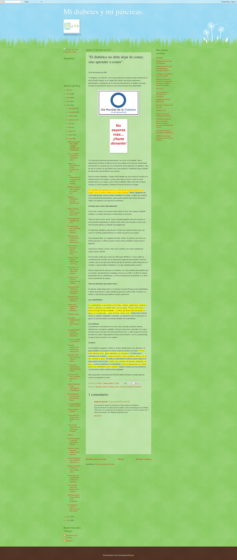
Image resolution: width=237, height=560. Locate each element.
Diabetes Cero (161, 110)
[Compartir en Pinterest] (138, 383)
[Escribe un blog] (131, 383)
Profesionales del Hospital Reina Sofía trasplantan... (74, 498)
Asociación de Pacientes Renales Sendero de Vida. (72, 249)
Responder (98, 415)
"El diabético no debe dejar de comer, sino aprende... (73, 270)
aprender (98, 386)
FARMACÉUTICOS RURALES (163, 100)
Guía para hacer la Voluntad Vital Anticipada (162, 94)
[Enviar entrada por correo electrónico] (124, 383)
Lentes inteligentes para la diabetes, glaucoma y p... (74, 460)
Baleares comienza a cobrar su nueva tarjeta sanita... (74, 469)
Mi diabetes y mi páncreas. (104, 11)
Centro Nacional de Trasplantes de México (163, 114)
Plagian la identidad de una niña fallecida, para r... (73, 201)
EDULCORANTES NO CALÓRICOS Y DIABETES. (74, 387)
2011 (68, 516)
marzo (70, 131)
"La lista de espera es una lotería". (74, 340)
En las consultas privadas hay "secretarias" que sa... (73, 156)
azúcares (105, 386)
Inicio (121, 458)
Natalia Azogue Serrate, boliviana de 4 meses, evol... (73, 211)
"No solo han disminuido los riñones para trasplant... (74, 428)
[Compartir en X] (134, 383)
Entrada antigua (143, 458)
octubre (71, 116)
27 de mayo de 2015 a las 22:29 (119, 401)
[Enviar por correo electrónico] (129, 383)
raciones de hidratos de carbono (130, 386)
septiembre (72, 120)
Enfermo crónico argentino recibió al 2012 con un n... (74, 451)
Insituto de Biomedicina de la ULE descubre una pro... (74, 167)
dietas (117, 386)
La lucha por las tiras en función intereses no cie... (74, 377)
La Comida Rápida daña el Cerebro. (74, 405)
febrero (71, 135)
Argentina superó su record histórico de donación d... (74, 332)
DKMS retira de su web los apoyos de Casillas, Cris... (74, 190)
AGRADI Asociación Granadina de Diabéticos (164, 131)
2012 (68, 105)
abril (70, 127)
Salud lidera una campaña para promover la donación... (73, 478)
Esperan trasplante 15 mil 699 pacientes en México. (74, 441)
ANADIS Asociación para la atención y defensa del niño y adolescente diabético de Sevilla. (164, 123)
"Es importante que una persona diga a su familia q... (74, 229)
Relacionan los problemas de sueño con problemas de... (74, 239)
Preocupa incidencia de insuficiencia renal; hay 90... (74, 348)
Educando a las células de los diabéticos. (73, 298)
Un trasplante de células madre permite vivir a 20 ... (74, 418)
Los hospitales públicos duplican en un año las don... (74, 508)
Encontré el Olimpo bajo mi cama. (164, 106)
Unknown (69, 541)
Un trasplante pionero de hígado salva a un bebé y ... (73, 488)
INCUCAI (159, 88)
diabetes (111, 386)
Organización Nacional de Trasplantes (164, 62)
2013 (68, 101)
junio (70, 123)
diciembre (72, 108)
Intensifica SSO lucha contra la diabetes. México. (74, 358)
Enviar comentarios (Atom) (104, 464)
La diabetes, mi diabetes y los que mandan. (164, 75)
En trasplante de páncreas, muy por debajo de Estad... (73, 397)
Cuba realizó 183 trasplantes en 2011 (73, 220)
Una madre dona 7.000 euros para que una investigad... (73, 290)
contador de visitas (70, 52)
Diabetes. (71, 435)
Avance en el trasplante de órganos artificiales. (73, 307)
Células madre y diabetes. (73, 410)
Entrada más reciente (96, 458)
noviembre (72, 112)
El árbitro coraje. (73, 314)
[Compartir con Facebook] (136, 383)
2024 (68, 90)
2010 (68, 520)
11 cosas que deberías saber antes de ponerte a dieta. (74, 368)
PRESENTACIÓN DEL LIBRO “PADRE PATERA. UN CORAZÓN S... (74, 146)
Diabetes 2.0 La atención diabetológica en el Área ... (73, 260)
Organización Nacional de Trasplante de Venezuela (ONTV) (164, 68)
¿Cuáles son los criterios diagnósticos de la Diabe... (74, 280)
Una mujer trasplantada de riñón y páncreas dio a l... (74, 322)
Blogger (131, 555)
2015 (68, 94)
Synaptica (159, 57)
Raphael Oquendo (101, 401)
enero (70, 138)
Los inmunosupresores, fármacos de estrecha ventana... (74, 179)
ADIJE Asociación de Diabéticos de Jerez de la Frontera (164, 138)
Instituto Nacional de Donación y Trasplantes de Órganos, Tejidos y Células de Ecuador (164, 82)
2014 (68, 97)
